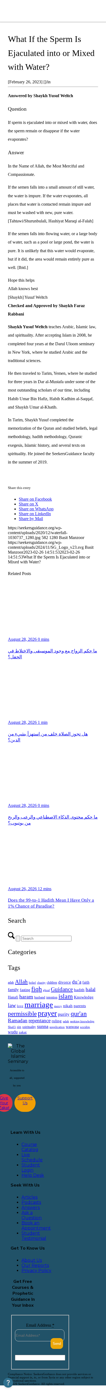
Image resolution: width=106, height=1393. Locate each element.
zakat (23, 1032)
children (52, 982)
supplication (57, 1027)
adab (11, 982)
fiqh (36, 989)
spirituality (29, 1027)
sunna (42, 1026)
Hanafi (13, 997)
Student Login (30, 1167)
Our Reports (35, 1265)
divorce (64, 982)
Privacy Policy (36, 1270)
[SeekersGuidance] (44, 11)
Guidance (62, 989)
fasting (25, 990)
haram (26, 997)
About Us (31, 1260)
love (20, 1006)
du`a (76, 982)
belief (32, 982)
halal (90, 989)
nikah (68, 1006)
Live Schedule (32, 1157)
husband (39, 997)
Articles (29, 1197)
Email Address (40, 1325)
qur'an (79, 1013)
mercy (58, 1006)
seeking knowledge (82, 1021)
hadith (79, 990)
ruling (57, 1021)
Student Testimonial (33, 1236)
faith (85, 982)
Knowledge (83, 997)
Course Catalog (29, 1147)
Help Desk (32, 1175)
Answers (30, 1207)
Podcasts (31, 1202)
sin (19, 1027)
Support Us (25, 1100)
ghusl (46, 990)
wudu (13, 1031)
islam (65, 996)
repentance (40, 1020)
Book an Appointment (36, 1225)
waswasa (72, 1026)
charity (41, 982)
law (12, 1005)
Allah (21, 981)
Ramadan (17, 1020)
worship (85, 1027)
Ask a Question (31, 1215)
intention (51, 997)
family (13, 989)
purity (64, 1014)
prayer (47, 1013)
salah (66, 1021)
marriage (38, 1004)
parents (80, 1005)
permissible (22, 1013)
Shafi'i (12, 1027)
